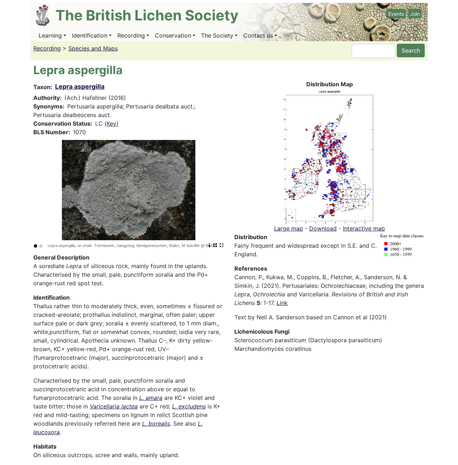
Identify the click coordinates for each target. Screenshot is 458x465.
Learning (50, 35)
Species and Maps (93, 48)
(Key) (111, 123)
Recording (131, 35)
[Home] (45, 15)
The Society (217, 35)
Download (323, 228)
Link (282, 302)
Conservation (173, 35)
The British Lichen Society (146, 15)
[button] (329, 155)
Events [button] (396, 14)
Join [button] (415, 14)
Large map (288, 228)
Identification (89, 35)
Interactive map (364, 228)
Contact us (258, 35)
